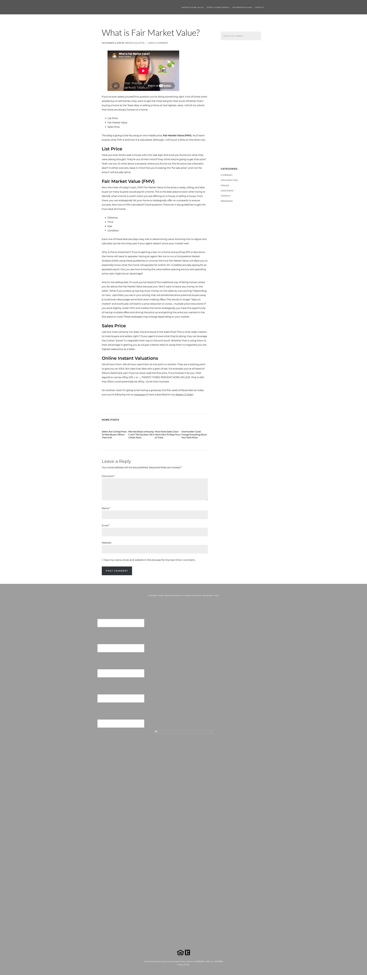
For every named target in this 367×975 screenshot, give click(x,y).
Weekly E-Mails (184, 394)
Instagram (140, 394)
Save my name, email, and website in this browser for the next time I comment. (149, 560)
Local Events (227, 190)
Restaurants (227, 201)
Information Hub (229, 180)
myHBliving (123, 7)
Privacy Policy (183, 965)
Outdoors (225, 195)
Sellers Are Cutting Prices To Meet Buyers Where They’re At (114, 434)
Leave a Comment (158, 43)
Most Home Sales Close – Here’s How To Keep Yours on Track (168, 434)
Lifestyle (225, 185)
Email (106, 525)
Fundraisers (226, 175)
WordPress (207, 595)
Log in (216, 595)
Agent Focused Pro (173, 595)
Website (106, 542)
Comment (108, 476)
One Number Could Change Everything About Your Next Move (194, 434)
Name (106, 508)
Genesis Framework (193, 595)
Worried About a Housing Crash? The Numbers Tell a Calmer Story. (141, 434)
